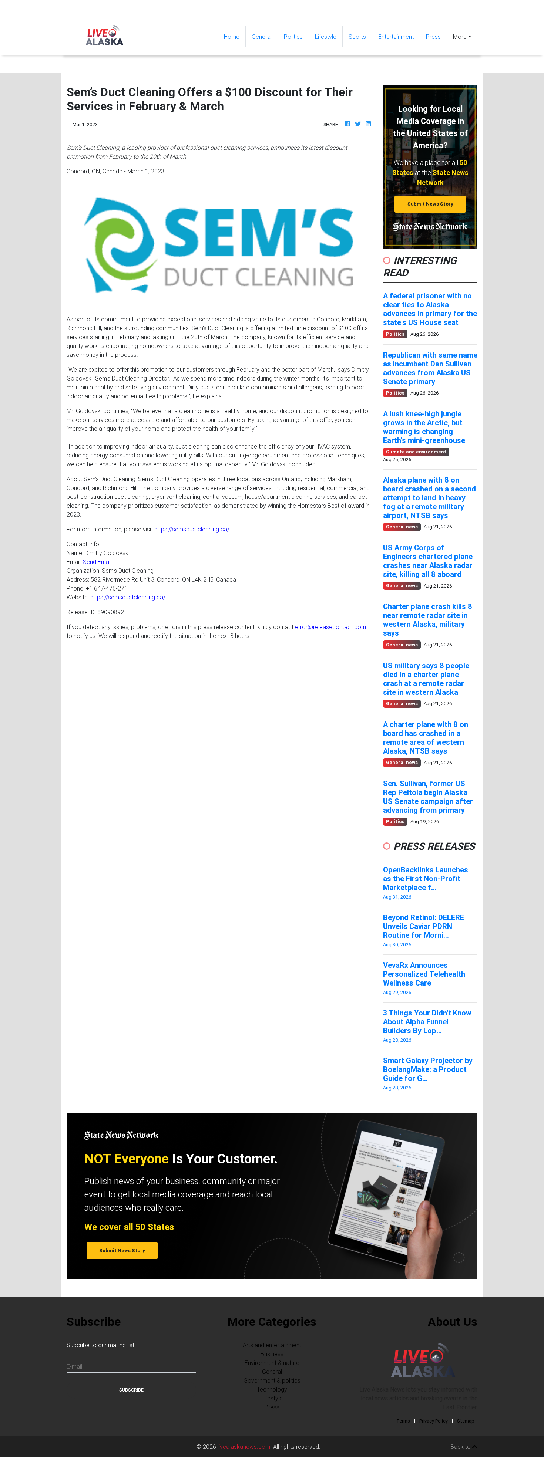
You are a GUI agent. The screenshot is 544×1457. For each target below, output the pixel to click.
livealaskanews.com (244, 1446)
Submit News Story (430, 204)
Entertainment (396, 36)
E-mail (74, 1366)
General (262, 36)
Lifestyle (325, 36)
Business (272, 1354)
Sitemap (465, 1421)
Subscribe (131, 1390)
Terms (403, 1421)
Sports (357, 36)
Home (234, 36)
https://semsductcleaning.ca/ (191, 529)
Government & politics (272, 1380)
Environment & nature (272, 1362)
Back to (461, 1446)
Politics (293, 36)
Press (433, 36)
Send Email (97, 561)
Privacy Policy (433, 1421)
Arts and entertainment (272, 1345)
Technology (272, 1389)
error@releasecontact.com (330, 627)
